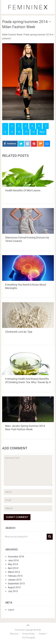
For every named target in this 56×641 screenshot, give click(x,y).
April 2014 (13, 568)
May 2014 (13, 564)
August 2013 (14, 587)
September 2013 (16, 583)
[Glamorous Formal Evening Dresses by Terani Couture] (28, 221)
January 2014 (14, 579)
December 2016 (16, 556)
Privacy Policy (28, 634)
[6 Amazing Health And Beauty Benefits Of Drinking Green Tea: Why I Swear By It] (28, 362)
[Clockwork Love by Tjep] (28, 315)
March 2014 (14, 572)
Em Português (28, 637)
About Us (14, 634)
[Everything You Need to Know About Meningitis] (28, 268)
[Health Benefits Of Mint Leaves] (28, 174)
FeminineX (19, 630)
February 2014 (15, 576)
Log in (11, 609)
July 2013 (13, 591)
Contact (42, 634)
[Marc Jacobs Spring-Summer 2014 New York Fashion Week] (28, 409)
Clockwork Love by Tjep (18, 331)
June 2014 (13, 560)
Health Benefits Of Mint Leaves (22, 190)
